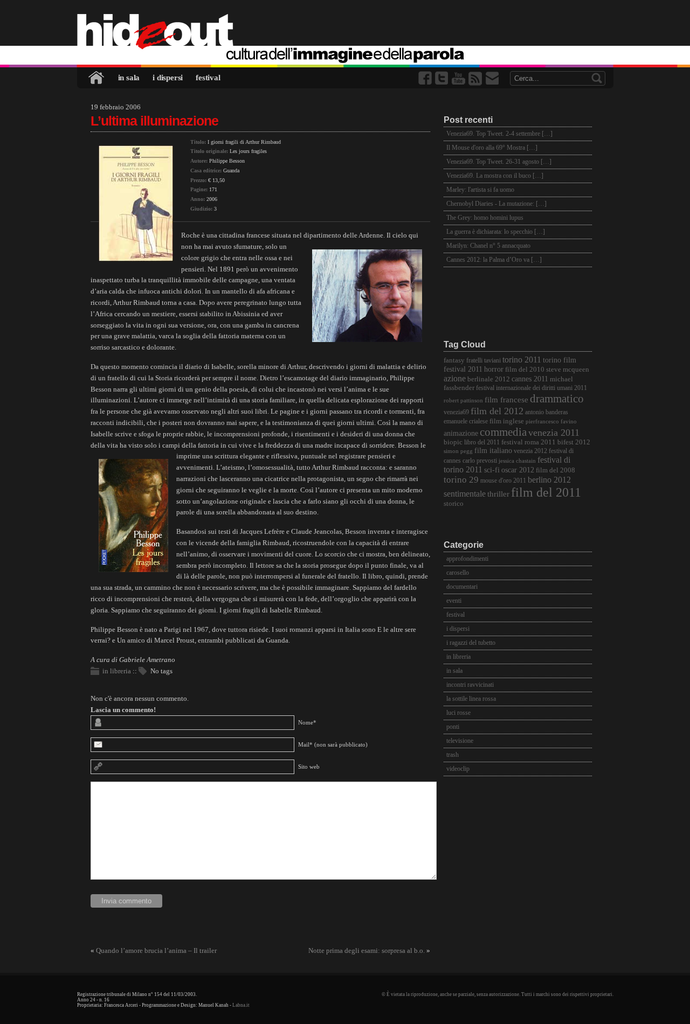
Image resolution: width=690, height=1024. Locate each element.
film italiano (493, 451)
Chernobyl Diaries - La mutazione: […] (496, 203)
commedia (503, 432)
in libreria (116, 671)
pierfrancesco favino (551, 421)
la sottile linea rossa (471, 698)
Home (97, 78)
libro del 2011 (482, 442)
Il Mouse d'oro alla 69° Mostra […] (491, 147)
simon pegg (458, 451)
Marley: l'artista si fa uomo (480, 189)
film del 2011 (546, 492)
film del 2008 (555, 470)
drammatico (557, 398)
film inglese (506, 421)
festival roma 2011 (528, 442)
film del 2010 (524, 369)
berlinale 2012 (488, 379)
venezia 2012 (530, 451)
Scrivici (492, 78)
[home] (345, 32)
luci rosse (458, 712)
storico (454, 503)
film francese (506, 399)
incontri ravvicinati (470, 684)
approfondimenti (467, 558)
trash (452, 754)
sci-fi (492, 469)
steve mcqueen (567, 369)
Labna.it (241, 1005)
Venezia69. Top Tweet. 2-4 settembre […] (499, 133)
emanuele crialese (466, 421)
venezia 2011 (553, 432)
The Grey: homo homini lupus (484, 217)
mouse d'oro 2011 (503, 480)
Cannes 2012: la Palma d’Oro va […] (494, 259)
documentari (462, 586)
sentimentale (465, 494)
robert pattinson (463, 400)
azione (455, 378)
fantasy (454, 360)
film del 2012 (497, 411)
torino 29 (461, 480)
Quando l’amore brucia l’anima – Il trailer (156, 950)
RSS (476, 78)
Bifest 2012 (573, 442)
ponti (452, 726)
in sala (129, 77)
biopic (453, 442)
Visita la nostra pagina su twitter (442, 78)
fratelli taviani (483, 360)
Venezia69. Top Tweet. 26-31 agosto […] (498, 161)
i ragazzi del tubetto (470, 642)
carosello (457, 572)
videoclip (458, 768)
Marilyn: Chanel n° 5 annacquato (488, 245)
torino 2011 (521, 359)
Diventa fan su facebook (425, 78)
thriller (498, 494)
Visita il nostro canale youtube (459, 78)
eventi (453, 600)
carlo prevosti (480, 460)
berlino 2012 (549, 479)
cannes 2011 (530, 378)
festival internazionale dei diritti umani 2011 (531, 388)
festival (208, 77)
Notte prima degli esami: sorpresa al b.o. (366, 950)
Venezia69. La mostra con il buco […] (494, 175)
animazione (461, 433)
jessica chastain (517, 461)
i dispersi (168, 77)
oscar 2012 (517, 469)
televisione (459, 740)
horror (493, 369)
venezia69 (456, 412)
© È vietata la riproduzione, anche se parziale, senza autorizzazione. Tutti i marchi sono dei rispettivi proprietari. (497, 994)
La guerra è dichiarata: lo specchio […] (495, 231)
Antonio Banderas (546, 412)
